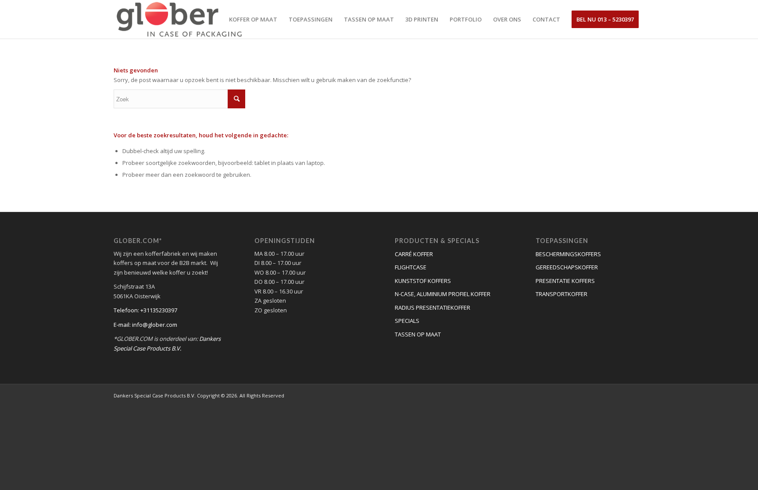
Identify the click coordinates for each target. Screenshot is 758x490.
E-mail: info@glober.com (145, 325)
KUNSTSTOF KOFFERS (423, 281)
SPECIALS (407, 321)
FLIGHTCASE (410, 267)
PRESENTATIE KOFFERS (565, 281)
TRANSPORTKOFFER (561, 294)
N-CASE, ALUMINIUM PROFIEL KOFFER (442, 294)
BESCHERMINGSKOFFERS (568, 254)
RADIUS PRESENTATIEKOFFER (432, 307)
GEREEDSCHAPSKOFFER (567, 267)
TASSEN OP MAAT (418, 334)
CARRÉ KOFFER (414, 254)
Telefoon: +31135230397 (145, 310)
